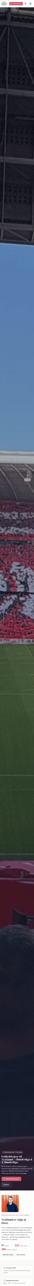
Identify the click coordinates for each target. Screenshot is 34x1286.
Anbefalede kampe (12, 1179)
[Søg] (25, 4)
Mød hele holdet (8, 1255)
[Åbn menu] (30, 3)
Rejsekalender (17, 3)
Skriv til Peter (21, 1255)
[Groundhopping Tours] (4, 3)
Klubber (6, 1185)
